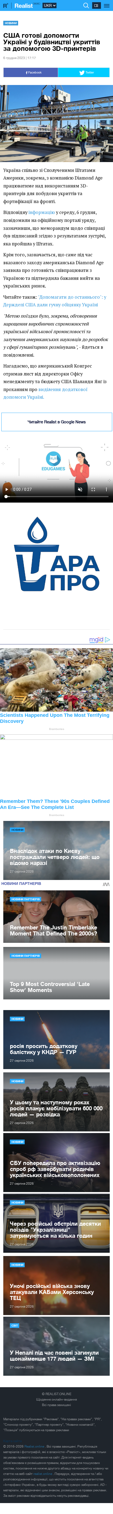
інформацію (42, 212)
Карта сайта (12, 1441)
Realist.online (34, 1446)
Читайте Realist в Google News (57, 421)
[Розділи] (107, 2)
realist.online (43, 1474)
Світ (15, 1325)
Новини (11, 23)
